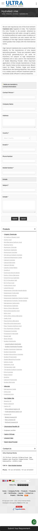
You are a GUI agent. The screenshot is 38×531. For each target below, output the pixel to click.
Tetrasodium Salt (9, 367)
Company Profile (13, 491)
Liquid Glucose (9, 288)
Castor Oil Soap (9, 434)
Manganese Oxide (10, 389)
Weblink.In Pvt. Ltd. (22, 503)
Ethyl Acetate (8, 372)
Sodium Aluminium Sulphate (13, 349)
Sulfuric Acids (8, 362)
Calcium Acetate (9, 260)
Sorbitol (6, 377)
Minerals (15, 14)
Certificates (12, 493)
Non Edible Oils (9, 398)
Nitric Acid (7, 313)
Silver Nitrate (8, 339)
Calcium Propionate (10, 380)
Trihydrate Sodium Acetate (13, 370)
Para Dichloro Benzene (11, 321)
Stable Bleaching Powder (12, 359)
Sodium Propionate (10, 357)
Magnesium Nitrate (10, 295)
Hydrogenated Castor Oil (13, 412)
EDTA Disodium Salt (10, 280)
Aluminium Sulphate (10, 250)
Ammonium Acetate (10, 252)
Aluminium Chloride (10, 247)
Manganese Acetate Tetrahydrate (15, 301)
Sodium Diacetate (10, 352)
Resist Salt (7, 336)
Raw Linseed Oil (10, 420)
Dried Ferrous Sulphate (11, 278)
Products (9, 14)
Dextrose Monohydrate (12, 273)
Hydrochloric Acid (10, 285)
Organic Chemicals (10, 234)
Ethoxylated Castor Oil (12, 409)
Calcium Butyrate (9, 262)
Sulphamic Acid (9, 364)
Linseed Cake (8, 438)
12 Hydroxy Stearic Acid (11, 237)
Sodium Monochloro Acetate (13, 354)
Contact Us (29, 493)
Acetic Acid (7, 240)
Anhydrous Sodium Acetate (13, 255)
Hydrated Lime (9, 394)
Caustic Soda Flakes (10, 268)
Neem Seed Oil (9, 404)
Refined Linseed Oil (11, 422)
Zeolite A (7, 270)
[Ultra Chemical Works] (14, 4)
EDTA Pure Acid (9, 283)
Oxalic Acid (7, 318)
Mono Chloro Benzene (11, 308)
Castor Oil (7, 406)
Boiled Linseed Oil (11, 417)
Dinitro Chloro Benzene (11, 275)
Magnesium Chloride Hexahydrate (15, 290)
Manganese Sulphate (11, 306)
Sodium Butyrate (9, 382)
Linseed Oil (7, 414)
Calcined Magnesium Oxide (13, 257)
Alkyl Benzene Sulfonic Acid (13, 242)
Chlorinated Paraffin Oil (11, 426)
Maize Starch (8, 375)
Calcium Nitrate (9, 265)
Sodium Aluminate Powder (13, 346)
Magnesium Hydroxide (11, 293)
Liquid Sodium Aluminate (13, 344)
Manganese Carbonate (11, 303)
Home (3, 14)
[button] (15, 465)
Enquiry (12, 495)
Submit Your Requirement (19, 528)
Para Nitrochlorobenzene (12, 323)
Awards (20, 493)
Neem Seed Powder (11, 442)
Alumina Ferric (8, 245)
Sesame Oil (7, 401)
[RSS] (26, 495)
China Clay (7, 392)
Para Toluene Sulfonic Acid (12, 326)
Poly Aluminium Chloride (12, 328)
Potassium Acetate (10, 331)
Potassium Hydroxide (11, 333)
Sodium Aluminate (10, 341)
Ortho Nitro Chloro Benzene (13, 316)
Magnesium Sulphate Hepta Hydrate (16, 298)
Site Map (20, 495)
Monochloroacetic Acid (11, 311)
